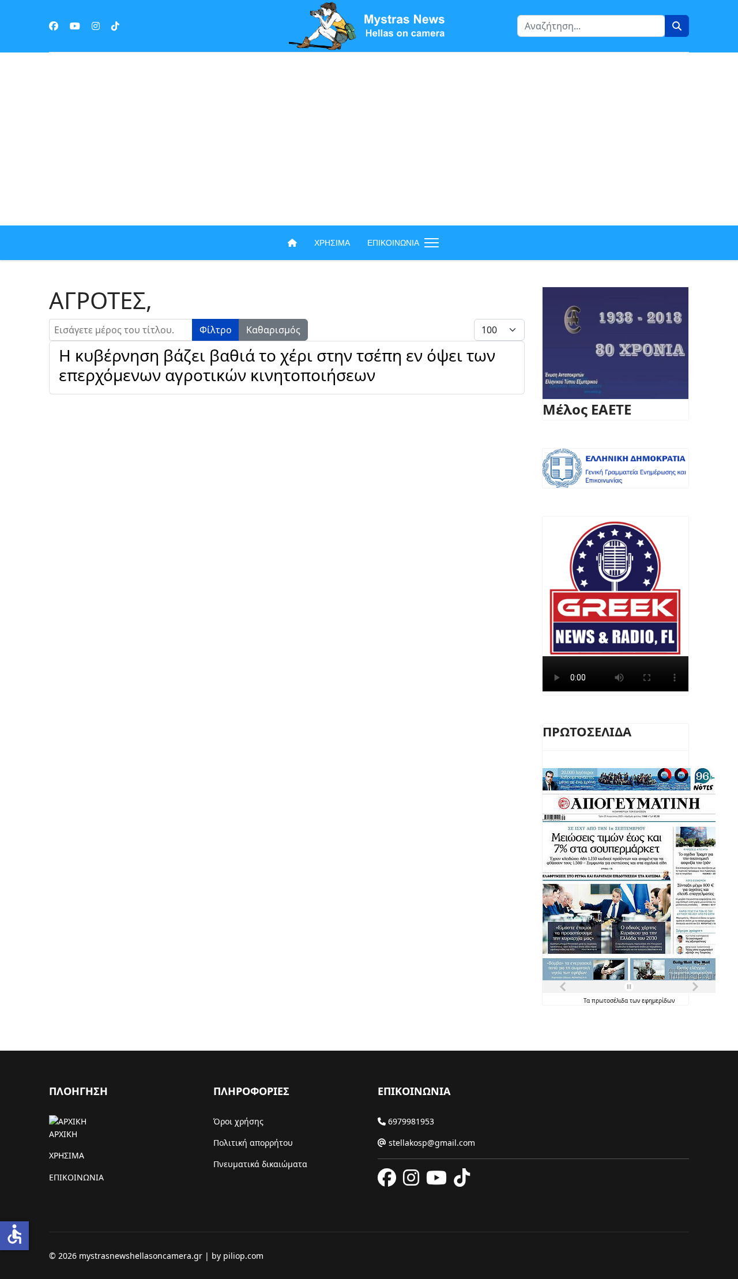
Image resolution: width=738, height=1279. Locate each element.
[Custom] (115, 26)
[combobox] (591, 26)
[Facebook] (53, 26)
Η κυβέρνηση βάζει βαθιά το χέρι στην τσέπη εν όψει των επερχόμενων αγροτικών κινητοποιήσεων (277, 365)
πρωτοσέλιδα (611, 1000)
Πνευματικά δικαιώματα (260, 1163)
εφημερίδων (658, 1000)
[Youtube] (75, 26)
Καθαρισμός (273, 329)
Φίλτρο (215, 329)
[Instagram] (96, 26)
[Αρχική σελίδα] (292, 242)
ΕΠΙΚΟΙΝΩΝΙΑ (393, 242)
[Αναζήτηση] (677, 26)
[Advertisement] (369, 139)
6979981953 (410, 1121)
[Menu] (429, 242)
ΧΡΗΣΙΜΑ (332, 242)
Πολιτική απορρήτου (253, 1142)
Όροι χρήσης (238, 1121)
